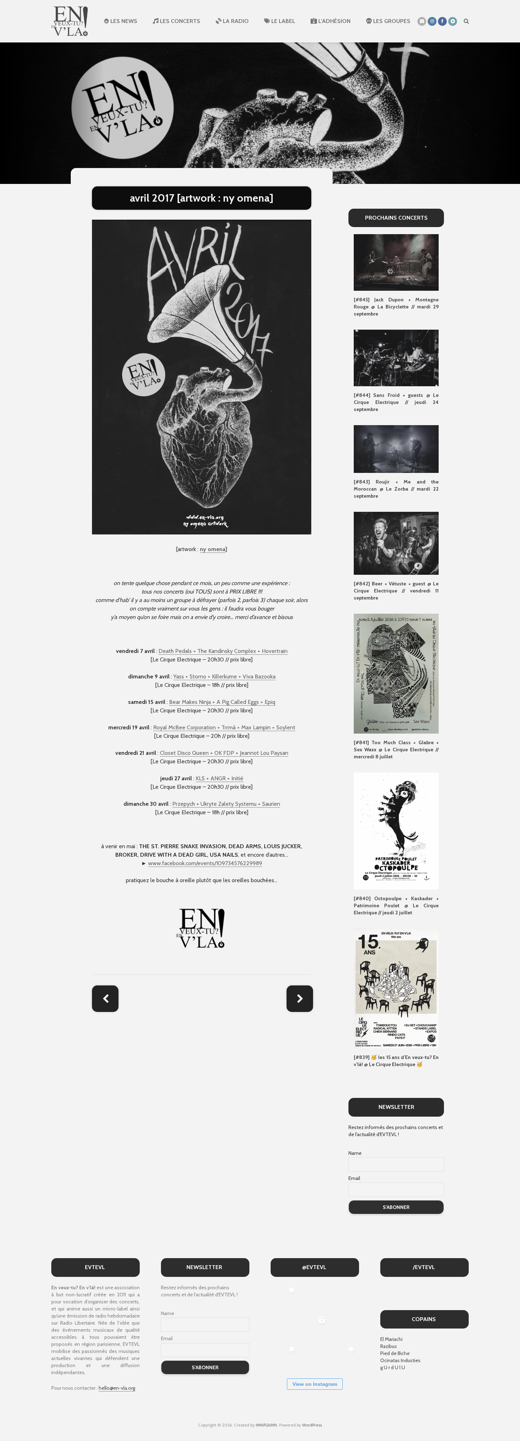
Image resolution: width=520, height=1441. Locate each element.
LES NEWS (123, 21)
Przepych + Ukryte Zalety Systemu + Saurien (226, 803)
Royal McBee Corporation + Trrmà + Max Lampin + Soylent (224, 727)
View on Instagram (315, 1384)
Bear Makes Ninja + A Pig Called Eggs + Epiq (222, 702)
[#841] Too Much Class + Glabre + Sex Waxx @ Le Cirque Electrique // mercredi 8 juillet (396, 749)
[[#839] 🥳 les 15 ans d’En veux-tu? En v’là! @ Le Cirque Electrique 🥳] (396, 988)
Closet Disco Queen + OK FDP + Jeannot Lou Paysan (224, 753)
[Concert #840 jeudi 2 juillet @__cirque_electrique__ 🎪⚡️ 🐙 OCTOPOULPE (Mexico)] (314, 1357)
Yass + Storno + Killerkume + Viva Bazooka (224, 676)
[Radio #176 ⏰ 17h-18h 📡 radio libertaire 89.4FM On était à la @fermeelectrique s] (344, 1328)
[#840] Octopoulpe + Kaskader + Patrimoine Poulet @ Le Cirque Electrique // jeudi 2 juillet (396, 905)
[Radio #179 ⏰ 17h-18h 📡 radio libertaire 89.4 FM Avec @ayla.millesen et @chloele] (314, 1298)
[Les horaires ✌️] (344, 1357)
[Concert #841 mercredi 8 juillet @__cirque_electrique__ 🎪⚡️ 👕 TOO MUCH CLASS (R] (285, 1357)
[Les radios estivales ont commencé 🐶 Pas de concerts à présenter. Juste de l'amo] (285, 1328)
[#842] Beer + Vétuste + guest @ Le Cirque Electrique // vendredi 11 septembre (396, 590)
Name (355, 1153)
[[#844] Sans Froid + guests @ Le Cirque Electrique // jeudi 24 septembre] (396, 357)
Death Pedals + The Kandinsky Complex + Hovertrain (223, 651)
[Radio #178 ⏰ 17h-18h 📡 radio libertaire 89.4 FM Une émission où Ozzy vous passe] (344, 1298)
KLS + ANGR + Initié (219, 778)
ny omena (212, 549)
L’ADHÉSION (334, 21)
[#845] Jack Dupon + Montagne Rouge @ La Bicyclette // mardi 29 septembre (396, 306)
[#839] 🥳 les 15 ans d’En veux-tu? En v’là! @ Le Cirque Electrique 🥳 (396, 1060)
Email (354, 1178)
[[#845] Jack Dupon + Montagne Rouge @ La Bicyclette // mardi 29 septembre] (396, 262)
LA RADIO (235, 21)
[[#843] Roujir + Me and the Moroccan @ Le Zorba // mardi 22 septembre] (396, 448)
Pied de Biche (395, 1353)
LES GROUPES (391, 21)
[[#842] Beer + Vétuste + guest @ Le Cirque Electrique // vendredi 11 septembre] (396, 542)
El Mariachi (391, 1339)
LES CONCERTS (179, 21)
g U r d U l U (392, 1367)
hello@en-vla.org (117, 1388)
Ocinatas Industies (400, 1360)
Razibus (388, 1346)
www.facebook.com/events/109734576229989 (205, 863)
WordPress (312, 1425)
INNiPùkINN (266, 1425)
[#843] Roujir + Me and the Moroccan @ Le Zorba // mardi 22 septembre (396, 489)
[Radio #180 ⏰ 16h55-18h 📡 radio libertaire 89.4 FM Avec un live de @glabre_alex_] (285, 1298)
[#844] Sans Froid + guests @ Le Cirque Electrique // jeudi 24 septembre (396, 402)
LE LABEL (282, 21)
